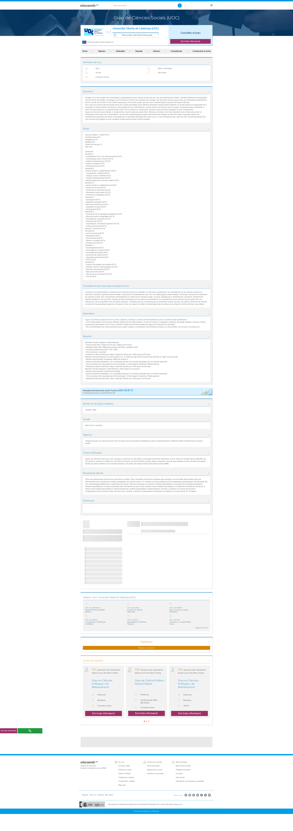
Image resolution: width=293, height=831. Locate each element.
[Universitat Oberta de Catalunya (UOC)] (93, 32)
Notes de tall (180, 777)
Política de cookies (125, 770)
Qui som (121, 762)
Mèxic (111, 795)
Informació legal (123, 766)
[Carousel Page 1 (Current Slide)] (144, 721)
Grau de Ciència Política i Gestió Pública (150, 682)
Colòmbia (100, 795)
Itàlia (106, 795)
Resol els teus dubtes (183, 766)
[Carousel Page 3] (148, 721)
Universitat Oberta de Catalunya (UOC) (136, 28)
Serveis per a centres (154, 762)
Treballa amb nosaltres (126, 777)
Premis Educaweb (153, 766)
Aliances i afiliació (124, 773)
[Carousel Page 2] (146, 721)
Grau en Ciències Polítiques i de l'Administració (102, 684)
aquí (180, 804)
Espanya (85, 795)
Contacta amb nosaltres (126, 781)
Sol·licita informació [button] (190, 41)
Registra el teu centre (154, 770)
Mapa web (122, 785)
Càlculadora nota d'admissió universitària (190, 781)
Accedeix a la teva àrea (155, 773)
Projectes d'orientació (183, 770)
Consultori (179, 773)
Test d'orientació (181, 762)
